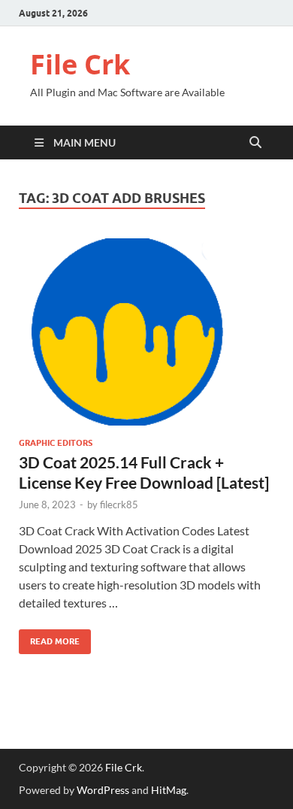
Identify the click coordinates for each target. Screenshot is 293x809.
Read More (49, 638)
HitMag (168, 789)
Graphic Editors (55, 443)
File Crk (80, 64)
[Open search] (255, 143)
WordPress (103, 789)
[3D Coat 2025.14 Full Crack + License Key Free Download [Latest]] (146, 332)
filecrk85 (119, 504)
